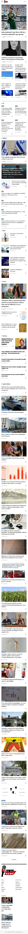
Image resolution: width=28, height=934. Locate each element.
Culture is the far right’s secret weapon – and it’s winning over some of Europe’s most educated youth (13, 779)
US (3, 103)
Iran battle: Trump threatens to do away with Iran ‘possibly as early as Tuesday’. (13, 360)
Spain (4, 230)
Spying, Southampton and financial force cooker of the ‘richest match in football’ (13, 212)
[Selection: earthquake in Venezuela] (5, 273)
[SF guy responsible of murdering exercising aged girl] (14, 449)
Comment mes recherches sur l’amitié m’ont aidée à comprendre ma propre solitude (12, 827)
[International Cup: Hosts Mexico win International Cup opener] (14, 17)
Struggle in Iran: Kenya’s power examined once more (9, 312)
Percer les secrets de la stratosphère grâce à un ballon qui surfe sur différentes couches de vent (13, 803)
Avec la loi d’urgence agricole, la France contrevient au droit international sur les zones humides (13, 605)
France (3, 479)
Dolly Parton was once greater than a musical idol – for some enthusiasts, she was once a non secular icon (13, 388)
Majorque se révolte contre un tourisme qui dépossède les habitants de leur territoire (12, 557)
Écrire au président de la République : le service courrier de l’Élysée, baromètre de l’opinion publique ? (13, 704)
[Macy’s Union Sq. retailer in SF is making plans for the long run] (14, 425)
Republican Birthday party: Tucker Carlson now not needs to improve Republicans (7, 341)
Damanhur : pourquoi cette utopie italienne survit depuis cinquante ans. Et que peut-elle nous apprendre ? (12, 730)
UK (2, 154)
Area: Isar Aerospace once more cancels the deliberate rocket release (13, 375)
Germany (4, 29)
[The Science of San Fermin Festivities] (5, 237)
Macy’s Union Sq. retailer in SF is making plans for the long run (6, 925)
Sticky (10, 410)
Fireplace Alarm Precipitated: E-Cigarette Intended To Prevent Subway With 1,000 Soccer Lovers (20, 68)
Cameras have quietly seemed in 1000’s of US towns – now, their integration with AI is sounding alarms (6, 111)
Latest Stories (6, 384)
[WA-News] (6, 1)
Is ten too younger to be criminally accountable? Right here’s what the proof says (13, 194)
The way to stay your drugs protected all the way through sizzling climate (19, 182)
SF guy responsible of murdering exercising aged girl (6, 908)
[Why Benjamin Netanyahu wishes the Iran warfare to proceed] (14, 147)
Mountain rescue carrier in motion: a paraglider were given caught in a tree (13, 367)
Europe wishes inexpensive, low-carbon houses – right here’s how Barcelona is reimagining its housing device (13, 222)
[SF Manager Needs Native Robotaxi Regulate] (14, 403)
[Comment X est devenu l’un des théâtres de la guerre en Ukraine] (14, 570)
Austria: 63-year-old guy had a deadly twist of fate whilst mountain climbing (7, 67)
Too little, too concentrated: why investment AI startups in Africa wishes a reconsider (13, 482)
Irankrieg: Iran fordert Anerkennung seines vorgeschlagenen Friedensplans (12, 58)
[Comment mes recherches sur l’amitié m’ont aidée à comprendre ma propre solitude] (14, 817)
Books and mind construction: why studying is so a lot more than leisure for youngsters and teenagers (18, 260)
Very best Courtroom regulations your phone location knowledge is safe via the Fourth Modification (20, 126)
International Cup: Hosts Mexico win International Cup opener (13, 33)
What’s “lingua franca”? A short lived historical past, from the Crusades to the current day (9, 325)
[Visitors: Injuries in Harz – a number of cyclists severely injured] (7, 93)
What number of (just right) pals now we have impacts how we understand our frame (18, 247)
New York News (5, 410)
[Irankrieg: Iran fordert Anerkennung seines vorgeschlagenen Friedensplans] (14, 48)
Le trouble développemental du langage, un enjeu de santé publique (12, 680)
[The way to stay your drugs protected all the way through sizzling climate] (6, 184)
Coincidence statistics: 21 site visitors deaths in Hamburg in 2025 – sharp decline (20, 86)
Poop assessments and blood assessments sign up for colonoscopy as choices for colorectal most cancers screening (7, 127)
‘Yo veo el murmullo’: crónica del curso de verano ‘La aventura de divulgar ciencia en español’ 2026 (12, 630)
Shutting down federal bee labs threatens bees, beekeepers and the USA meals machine (20, 110)
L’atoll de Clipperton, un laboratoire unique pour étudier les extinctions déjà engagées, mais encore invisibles (13, 507)
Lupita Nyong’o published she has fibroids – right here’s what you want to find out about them (13, 203)
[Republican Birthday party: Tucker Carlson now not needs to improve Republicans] (21, 343)
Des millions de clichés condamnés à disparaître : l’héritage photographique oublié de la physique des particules (14, 532)
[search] (21, 1)
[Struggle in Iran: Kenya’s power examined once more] (23, 315)
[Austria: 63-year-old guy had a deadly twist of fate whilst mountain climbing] (7, 74)
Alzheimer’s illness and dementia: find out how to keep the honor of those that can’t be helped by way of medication (13, 303)
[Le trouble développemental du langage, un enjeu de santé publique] (14, 670)
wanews (4, 36)
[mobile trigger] (2, 1)
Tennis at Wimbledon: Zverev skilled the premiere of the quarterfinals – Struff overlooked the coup (13, 352)
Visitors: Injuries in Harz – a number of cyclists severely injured (6, 86)
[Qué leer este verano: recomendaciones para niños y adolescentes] (14, 744)
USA (2, 120)
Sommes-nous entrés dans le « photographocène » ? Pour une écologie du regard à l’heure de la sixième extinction (12, 851)
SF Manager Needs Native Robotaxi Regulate (12, 412)
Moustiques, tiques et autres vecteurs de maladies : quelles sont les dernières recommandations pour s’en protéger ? (11, 655)
